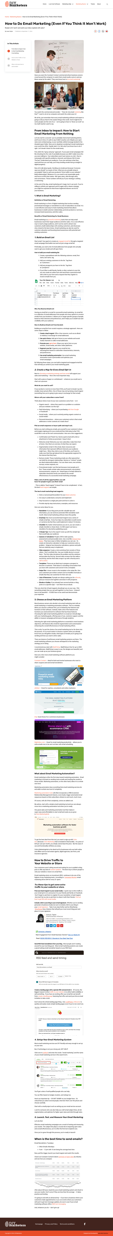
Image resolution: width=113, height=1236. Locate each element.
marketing (77, 112)
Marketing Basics (81, 4)
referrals (77, 577)
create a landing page (45, 996)
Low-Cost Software (54, 4)
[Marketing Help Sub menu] (72, 4)
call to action (43, 560)
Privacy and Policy (51, 1224)
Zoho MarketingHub (42, 814)
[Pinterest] (95, 31)
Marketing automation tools (43, 793)
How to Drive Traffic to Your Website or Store (19, 58)
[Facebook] (99, 31)
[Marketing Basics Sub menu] (87, 4)
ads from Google (73, 409)
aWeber (37, 688)
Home (44, 4)
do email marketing (73, 79)
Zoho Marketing (49, 842)
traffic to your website (57, 992)
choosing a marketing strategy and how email (54, 373)
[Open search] (107, 4)
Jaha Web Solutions (103, 1233)
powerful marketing (54, 219)
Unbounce (77, 1002)
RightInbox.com (39, 742)
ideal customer (71, 495)
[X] (103, 31)
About (99, 4)
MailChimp (56, 647)
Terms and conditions (67, 1224)
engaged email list (64, 241)
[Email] (106, 31)
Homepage (39, 1224)
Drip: (35, 717)
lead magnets (44, 487)
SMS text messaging (59, 1204)
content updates (55, 869)
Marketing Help (66, 4)
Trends (93, 4)
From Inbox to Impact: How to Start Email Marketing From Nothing (19, 51)
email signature (43, 907)
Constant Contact (40, 660)
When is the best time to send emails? (18, 65)
